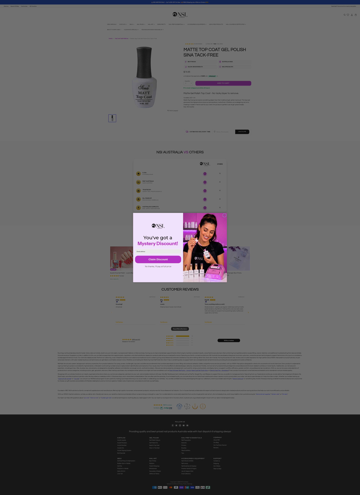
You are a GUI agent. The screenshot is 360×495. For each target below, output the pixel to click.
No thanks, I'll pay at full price (158, 266)
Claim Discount (158, 259)
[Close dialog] (224, 215)
